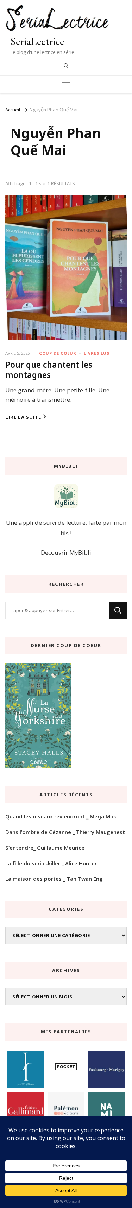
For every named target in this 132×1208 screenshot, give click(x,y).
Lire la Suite (23, 417)
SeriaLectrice (37, 41)
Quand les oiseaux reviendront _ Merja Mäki (61, 816)
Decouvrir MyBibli (66, 552)
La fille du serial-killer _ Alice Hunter (51, 863)
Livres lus (96, 353)
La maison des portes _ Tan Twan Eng (54, 878)
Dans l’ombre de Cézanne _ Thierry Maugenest (65, 831)
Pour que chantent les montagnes (48, 369)
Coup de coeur (57, 353)
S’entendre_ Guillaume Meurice (44, 847)
